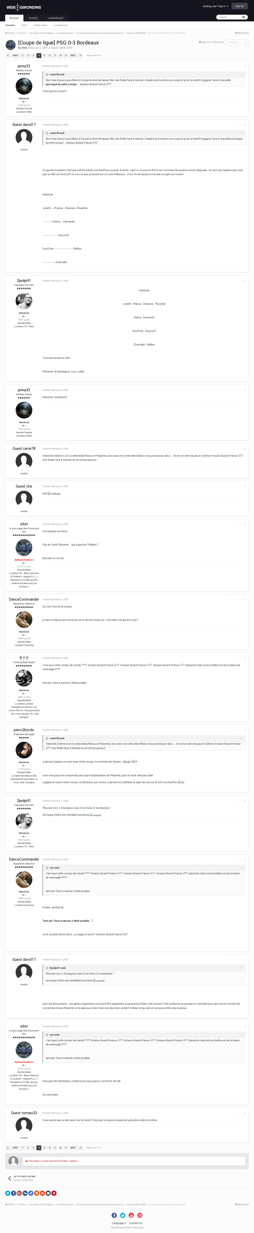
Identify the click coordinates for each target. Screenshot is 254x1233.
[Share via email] (48, 1193)
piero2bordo (24, 730)
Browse (14, 18)
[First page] (7, 55)
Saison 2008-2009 (61, 47)
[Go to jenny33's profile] (24, 86)
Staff (24, 25)
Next (73, 55)
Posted (55, 66)
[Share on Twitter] (7, 1193)
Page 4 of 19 (93, 55)
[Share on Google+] (19, 1193)
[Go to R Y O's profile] (24, 678)
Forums (10, 25)
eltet (24, 47)
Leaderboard (61, 25)
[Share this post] (245, 66)
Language (118, 1223)
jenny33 (24, 66)
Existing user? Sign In (215, 6)
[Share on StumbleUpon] (42, 1193)
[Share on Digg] (25, 1193)
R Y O (24, 658)
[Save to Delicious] (30, 1193)
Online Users (40, 25)
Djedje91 (24, 280)
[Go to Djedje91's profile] (24, 300)
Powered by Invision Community (127, 1227)
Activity (33, 18)
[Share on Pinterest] (54, 1193)
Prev (15, 55)
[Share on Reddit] (36, 1193)
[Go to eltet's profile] (11, 45)
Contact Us (135, 1223)
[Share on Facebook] (13, 1193)
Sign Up (239, 6)
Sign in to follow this (213, 42)
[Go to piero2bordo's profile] (24, 750)
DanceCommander (24, 599)
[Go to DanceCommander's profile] (24, 619)
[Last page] (80, 55)
